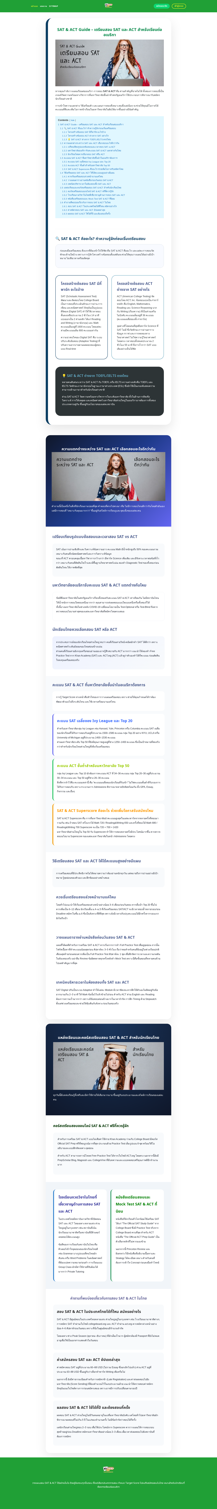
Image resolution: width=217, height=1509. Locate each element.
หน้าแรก (34, 6)
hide (72, 120)
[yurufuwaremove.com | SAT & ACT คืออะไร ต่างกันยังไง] (108, 6)
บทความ (43, 6)
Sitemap (53, 6)
